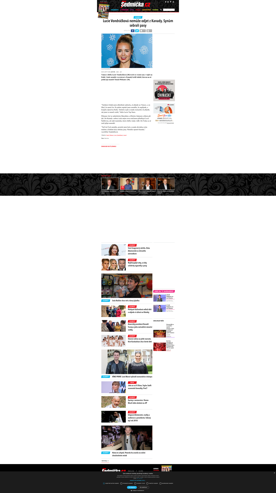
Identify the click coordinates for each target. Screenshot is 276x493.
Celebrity (115, 10)
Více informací (140, 478)
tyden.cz (168, 350)
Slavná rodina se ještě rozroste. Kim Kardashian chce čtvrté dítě (140, 340)
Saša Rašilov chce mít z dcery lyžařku (125, 301)
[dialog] (138, 482)
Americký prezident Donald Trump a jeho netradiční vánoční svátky (140, 327)
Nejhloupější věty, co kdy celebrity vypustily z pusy (137, 264)
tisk (151, 30)
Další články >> (105, 460)
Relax (137, 10)
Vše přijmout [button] (132, 487)
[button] (138, 480)
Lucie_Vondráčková (118, 135)
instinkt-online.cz (168, 335)
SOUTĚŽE (141, 471)
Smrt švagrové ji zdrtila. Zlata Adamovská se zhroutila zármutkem (139, 251)
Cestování (146, 10)
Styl (132, 10)
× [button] (274, 472)
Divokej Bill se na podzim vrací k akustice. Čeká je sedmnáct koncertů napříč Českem (170, 328)
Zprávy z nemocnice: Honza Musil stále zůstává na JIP (138, 401)
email (144, 30)
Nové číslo (103, 2)
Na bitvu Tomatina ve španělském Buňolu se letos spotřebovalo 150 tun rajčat (170, 345)
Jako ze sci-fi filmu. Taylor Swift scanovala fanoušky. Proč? (139, 387)
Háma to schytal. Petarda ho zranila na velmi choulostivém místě (128, 454)
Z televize (124, 10)
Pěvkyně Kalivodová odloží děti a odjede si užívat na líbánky (140, 311)
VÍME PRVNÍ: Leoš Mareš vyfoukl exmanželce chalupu (132, 377)
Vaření (155, 10)
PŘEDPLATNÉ (131, 471)
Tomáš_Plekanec (109, 135)
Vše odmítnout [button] (143, 487)
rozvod (125, 135)
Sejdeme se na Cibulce (169, 296)
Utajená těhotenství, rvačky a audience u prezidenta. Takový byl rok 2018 (139, 418)
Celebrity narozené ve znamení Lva (128, 191)
